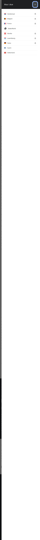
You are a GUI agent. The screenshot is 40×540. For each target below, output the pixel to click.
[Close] (35, 4)
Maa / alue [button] (8, 4)
